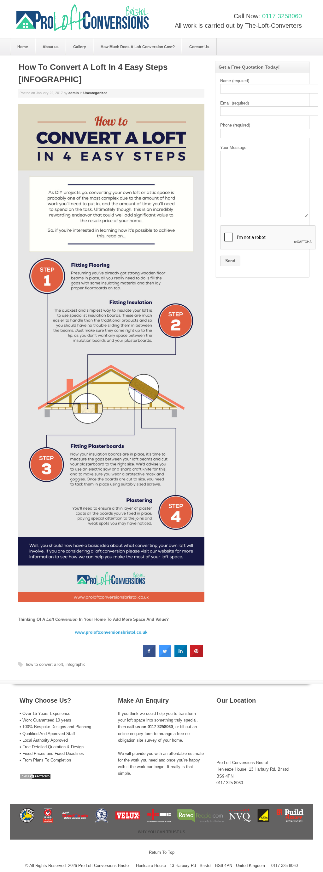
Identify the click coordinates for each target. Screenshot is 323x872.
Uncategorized (95, 93)
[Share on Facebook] (149, 655)
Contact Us (199, 46)
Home (22, 46)
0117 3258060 (282, 16)
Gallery (79, 46)
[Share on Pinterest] (196, 655)
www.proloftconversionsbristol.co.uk (111, 632)
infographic (75, 664)
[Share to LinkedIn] (180, 655)
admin (73, 93)
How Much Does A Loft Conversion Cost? (138, 46)
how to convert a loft (44, 664)
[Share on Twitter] (165, 655)
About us (51, 46)
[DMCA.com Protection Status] (35, 778)
